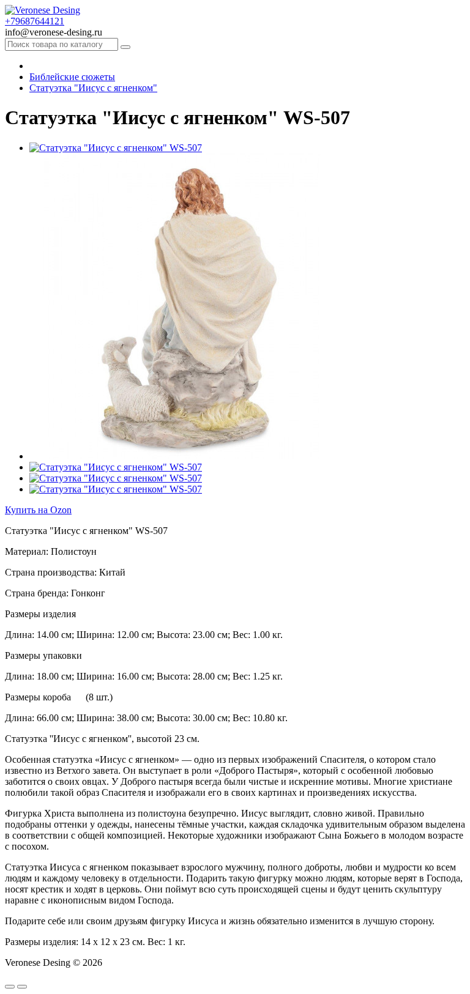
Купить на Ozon (38, 510)
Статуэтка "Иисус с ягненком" (93, 88)
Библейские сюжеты (72, 77)
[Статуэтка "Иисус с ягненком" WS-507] (115, 148)
